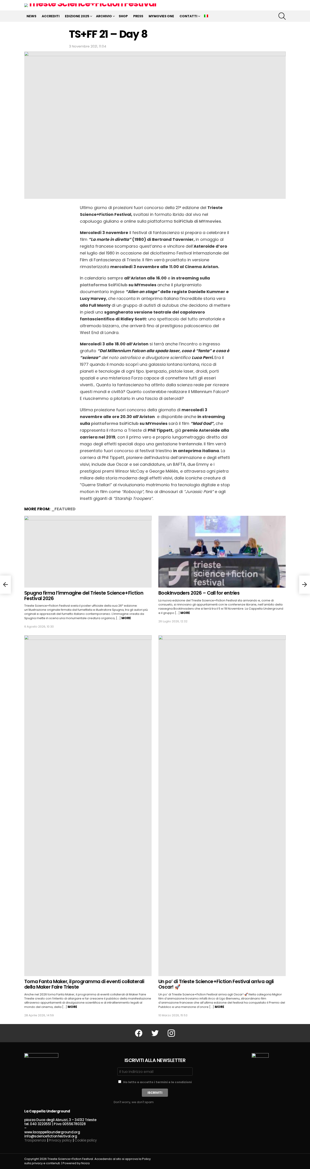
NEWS (31, 16)
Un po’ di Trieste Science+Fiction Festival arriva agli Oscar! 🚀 (216, 984)
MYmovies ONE (161, 16)
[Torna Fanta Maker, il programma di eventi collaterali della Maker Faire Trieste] (88, 805)
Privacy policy (60, 1140)
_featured (63, 509)
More (126, 618)
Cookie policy (85, 1140)
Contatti (188, 16)
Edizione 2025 (77, 16)
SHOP (123, 16)
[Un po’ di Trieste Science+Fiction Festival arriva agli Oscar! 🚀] (222, 805)
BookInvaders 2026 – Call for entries (198, 593)
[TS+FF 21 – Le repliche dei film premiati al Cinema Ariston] (304, 585)
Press (138, 16)
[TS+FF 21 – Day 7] (5, 585)
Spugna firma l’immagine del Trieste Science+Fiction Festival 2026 (83, 596)
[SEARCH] (282, 16)
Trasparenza (35, 1140)
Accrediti (50, 16)
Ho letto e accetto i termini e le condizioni (157, 1082)
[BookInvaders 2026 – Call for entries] (222, 552)
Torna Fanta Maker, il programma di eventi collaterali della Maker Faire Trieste (84, 984)
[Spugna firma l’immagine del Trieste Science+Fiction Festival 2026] (88, 552)
